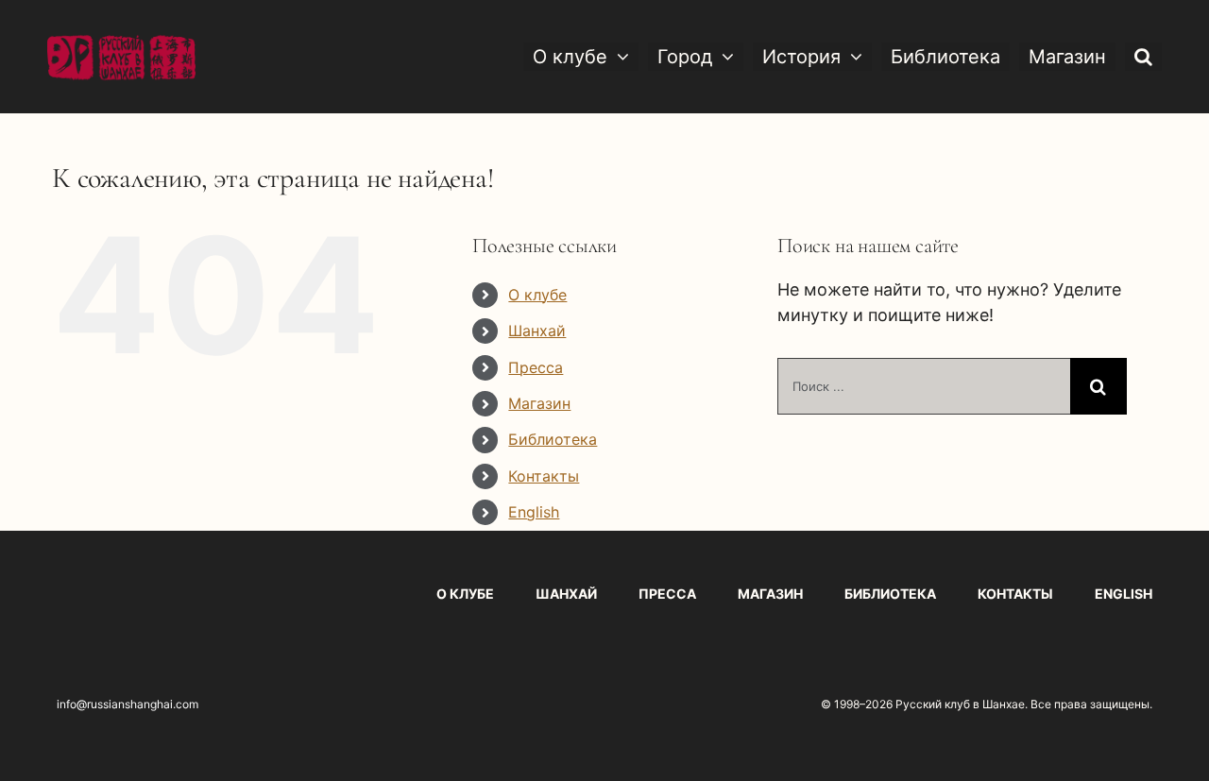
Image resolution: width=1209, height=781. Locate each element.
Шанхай (537, 330)
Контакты (543, 476)
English (533, 511)
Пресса (535, 367)
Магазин (539, 403)
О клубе (537, 294)
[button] (1143, 56)
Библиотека (552, 439)
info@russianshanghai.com (127, 704)
